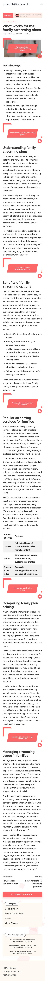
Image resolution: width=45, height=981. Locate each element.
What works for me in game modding (22, 945)
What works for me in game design (22, 939)
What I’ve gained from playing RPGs (22, 951)
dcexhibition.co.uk (16, 4)
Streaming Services (10, 22)
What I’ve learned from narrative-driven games (25, 15)
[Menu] (41, 4)
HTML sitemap (9, 968)
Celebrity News (12, 909)
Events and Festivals (14, 913)
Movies (8, 918)
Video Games (11, 923)
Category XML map (12, 971)
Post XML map (9, 975)
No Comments (29, 34)
